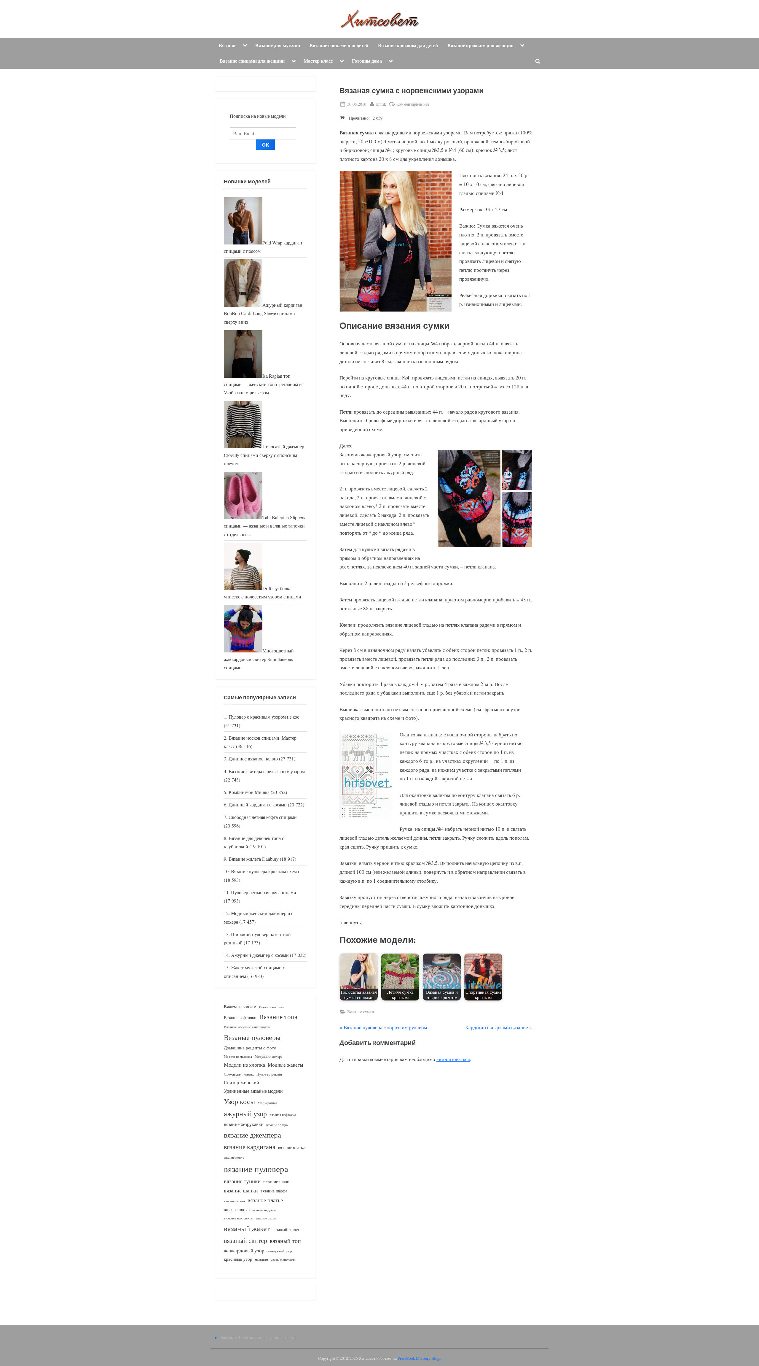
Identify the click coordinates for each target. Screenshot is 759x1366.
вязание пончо (234, 1157)
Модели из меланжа (238, 1056)
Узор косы (239, 1101)
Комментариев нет (412, 104)
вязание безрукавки (244, 1124)
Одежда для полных (239, 1074)
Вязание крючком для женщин (480, 45)
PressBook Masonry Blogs (419, 1358)
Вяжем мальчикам (271, 1007)
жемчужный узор (279, 1251)
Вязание (227, 45)
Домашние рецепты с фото (250, 1048)
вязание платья (291, 1147)
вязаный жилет (285, 1229)
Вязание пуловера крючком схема (265, 871)
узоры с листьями (283, 1259)
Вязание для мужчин (277, 45)
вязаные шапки (266, 1218)
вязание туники (242, 1181)
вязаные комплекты (238, 1218)
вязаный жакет (247, 1228)
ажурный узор (245, 1113)
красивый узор (238, 1259)
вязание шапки (241, 1190)
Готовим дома (367, 60)
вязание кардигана (249, 1146)
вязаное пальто (234, 1201)
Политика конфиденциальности (267, 1337)
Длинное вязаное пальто (253, 758)
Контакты (229, 1337)
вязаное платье (265, 1200)
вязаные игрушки (264, 1210)
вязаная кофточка (283, 1114)
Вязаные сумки (360, 1011)
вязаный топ (285, 1241)
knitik (381, 104)
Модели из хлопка (244, 1064)
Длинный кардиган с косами (258, 804)
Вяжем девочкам (240, 1006)
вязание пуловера (256, 1168)
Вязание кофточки (240, 1017)
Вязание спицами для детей (339, 45)
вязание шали (276, 1181)
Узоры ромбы (267, 1102)
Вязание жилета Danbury (254, 859)
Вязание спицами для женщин (252, 60)
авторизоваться (453, 1059)
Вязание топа (278, 1016)
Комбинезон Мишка (249, 792)
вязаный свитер (245, 1240)
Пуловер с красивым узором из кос (264, 717)
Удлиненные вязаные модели (253, 1091)
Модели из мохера (268, 1056)
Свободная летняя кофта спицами (263, 817)
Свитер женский (241, 1082)
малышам (261, 1259)
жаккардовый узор (244, 1250)
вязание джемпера (252, 1135)
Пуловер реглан (269, 1074)
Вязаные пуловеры (252, 1037)
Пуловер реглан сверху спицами (263, 892)
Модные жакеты (285, 1064)
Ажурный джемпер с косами (260, 955)
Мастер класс (318, 60)
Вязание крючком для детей (408, 45)
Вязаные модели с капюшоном (247, 1026)
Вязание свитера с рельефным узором (267, 771)
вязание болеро (277, 1124)
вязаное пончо (237, 1209)
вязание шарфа (274, 1191)
